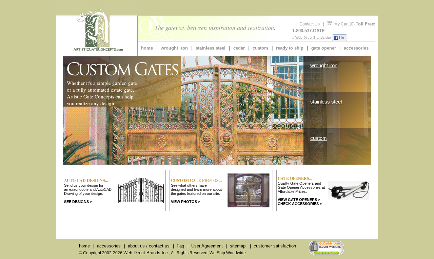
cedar (239, 48)
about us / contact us (149, 245)
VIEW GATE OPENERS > (299, 200)
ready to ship (289, 48)
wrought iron (174, 48)
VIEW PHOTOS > (185, 202)
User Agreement (207, 245)
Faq (180, 245)
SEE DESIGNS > (78, 202)
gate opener (323, 48)
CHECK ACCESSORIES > (300, 204)
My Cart (341, 24)
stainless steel (210, 48)
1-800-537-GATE (308, 30)
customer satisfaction (275, 245)
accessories (356, 48)
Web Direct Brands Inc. (146, 252)
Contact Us (309, 24)
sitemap (237, 245)
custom (260, 48)
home (147, 48)
